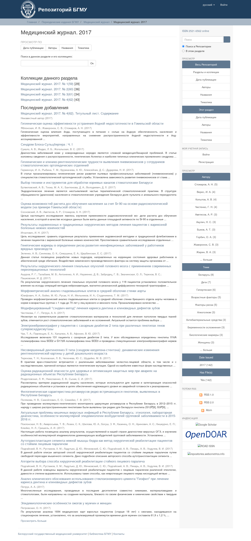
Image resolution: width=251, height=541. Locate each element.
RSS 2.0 (209, 402)
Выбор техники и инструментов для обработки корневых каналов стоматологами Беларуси (87, 182)
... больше (206, 259)
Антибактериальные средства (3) (206, 320)
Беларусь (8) (206, 274)
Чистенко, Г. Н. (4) (206, 207)
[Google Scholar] (206, 424)
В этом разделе (195, 51)
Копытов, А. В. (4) (206, 199)
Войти (206, 154)
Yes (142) (206, 380)
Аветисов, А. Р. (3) (206, 214)
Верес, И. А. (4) (206, 192)
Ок (92, 63)
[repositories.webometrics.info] (206, 454)
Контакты (118, 533)
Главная (32, 22)
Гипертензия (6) (206, 289)
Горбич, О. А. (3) (206, 237)
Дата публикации (33, 48)
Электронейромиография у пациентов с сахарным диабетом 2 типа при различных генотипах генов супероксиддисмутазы (93, 327)
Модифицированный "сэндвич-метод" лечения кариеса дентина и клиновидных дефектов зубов (90, 308)
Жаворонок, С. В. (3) (206, 244)
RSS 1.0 (209, 394)
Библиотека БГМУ (100, 533)
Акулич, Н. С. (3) (206, 222)
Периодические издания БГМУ (60, 22)
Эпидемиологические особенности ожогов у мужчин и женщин (66, 503)
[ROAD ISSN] (206, 446)
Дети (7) (206, 282)
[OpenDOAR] (206, 435)
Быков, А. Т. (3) (206, 229)
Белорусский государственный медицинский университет (53, 533)
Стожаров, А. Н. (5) (206, 184)
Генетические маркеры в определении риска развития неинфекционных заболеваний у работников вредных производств (92, 247)
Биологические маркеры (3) (206, 335)
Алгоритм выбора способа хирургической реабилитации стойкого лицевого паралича (83, 461)
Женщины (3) (206, 342)
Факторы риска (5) (206, 304)
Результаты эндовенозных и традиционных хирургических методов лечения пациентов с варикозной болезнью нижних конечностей (94, 226)
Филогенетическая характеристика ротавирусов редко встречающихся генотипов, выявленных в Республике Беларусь (90, 393)
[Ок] (226, 39)
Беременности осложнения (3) (206, 327)
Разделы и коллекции (206, 72)
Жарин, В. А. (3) (206, 252)
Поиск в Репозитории (198, 46)
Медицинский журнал (97, 22)
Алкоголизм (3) (206, 312)
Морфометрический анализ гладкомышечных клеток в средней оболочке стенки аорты (83, 290)
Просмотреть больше (33, 520)
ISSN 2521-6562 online (195, 31)
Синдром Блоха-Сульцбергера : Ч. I (47, 144)
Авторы (52, 48)
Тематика (83, 48)
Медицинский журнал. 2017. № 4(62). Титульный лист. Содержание (70, 113)
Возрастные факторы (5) (206, 297)
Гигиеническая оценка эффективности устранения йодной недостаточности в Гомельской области (92, 123)
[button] (209, 4)
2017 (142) (206, 365)
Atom (209, 410)
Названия (67, 48)
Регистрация (206, 162)
